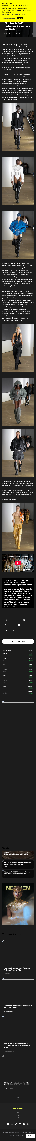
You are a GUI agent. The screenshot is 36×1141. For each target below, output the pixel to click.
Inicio (18, 1112)
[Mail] (24, 1124)
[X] (28, 1124)
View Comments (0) (18, 641)
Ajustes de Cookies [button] (9, 18)
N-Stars (18, 1115)
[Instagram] (12, 1124)
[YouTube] (20, 1124)
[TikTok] (16, 1124)
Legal (18, 1117)
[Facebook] (8, 1124)
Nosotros (18, 1114)
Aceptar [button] (20, 18)
